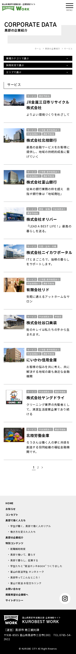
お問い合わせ (13, 589)
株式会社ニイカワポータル (49, 252)
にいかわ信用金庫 (41, 359)
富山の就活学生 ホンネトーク (27, 571)
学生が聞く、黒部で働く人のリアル (30, 526)
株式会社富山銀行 (41, 182)
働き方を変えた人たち (23, 531)
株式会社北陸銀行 (41, 140)
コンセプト (12, 514)
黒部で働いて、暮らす (23, 554)
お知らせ (11, 509)
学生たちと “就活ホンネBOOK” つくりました (36, 566)
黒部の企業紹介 (14, 537)
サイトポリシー (14, 600)
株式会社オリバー (41, 219)
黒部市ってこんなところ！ (25, 577)
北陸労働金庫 (37, 435)
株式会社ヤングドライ (45, 397)
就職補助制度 (18, 549)
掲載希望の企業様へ (17, 594)
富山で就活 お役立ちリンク (26, 583)
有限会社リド (37, 289)
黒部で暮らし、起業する (24, 560)
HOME (9, 503)
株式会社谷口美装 (41, 322)
